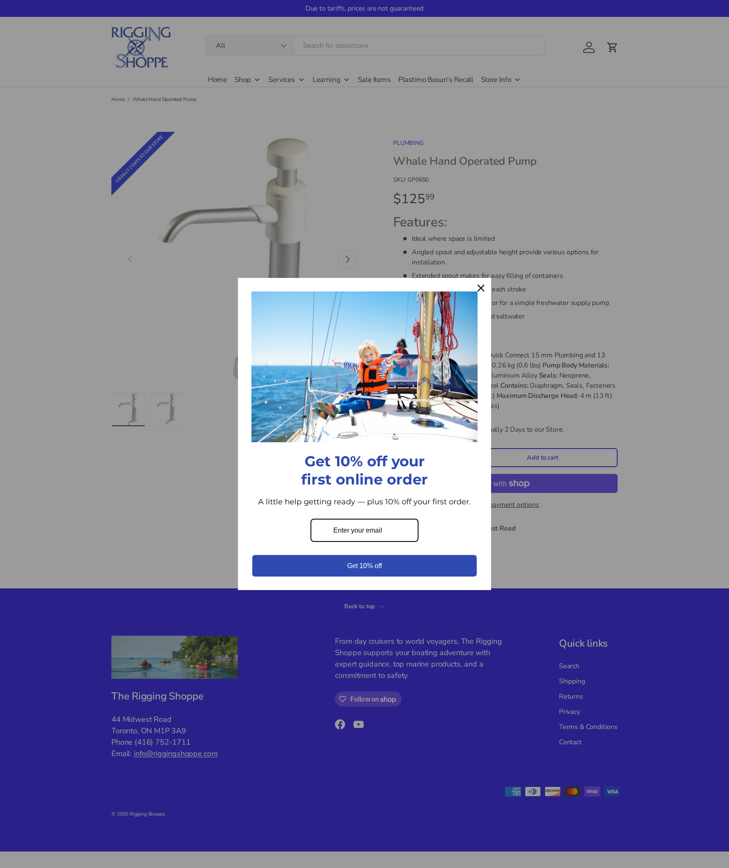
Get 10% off (364, 565)
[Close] (481, 288)
